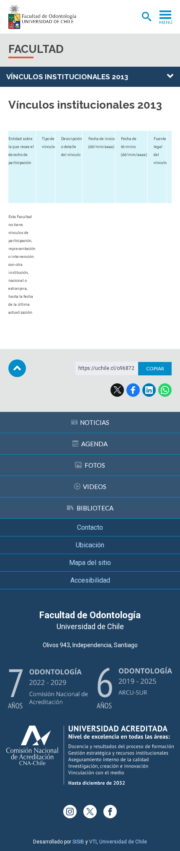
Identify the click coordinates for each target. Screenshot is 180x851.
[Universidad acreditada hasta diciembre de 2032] (90, 755)
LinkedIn (149, 390)
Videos (94, 486)
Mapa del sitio (90, 563)
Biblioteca (95, 508)
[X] (90, 811)
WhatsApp (165, 390)
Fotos (95, 465)
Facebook (133, 390)
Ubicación (90, 545)
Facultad (36, 49)
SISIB (78, 842)
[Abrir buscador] (146, 17)
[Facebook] (110, 811)
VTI (93, 842)
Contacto (90, 527)
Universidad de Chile (123, 842)
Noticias (94, 422)
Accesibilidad (90, 580)
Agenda (94, 444)
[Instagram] (70, 811)
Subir (17, 368)
